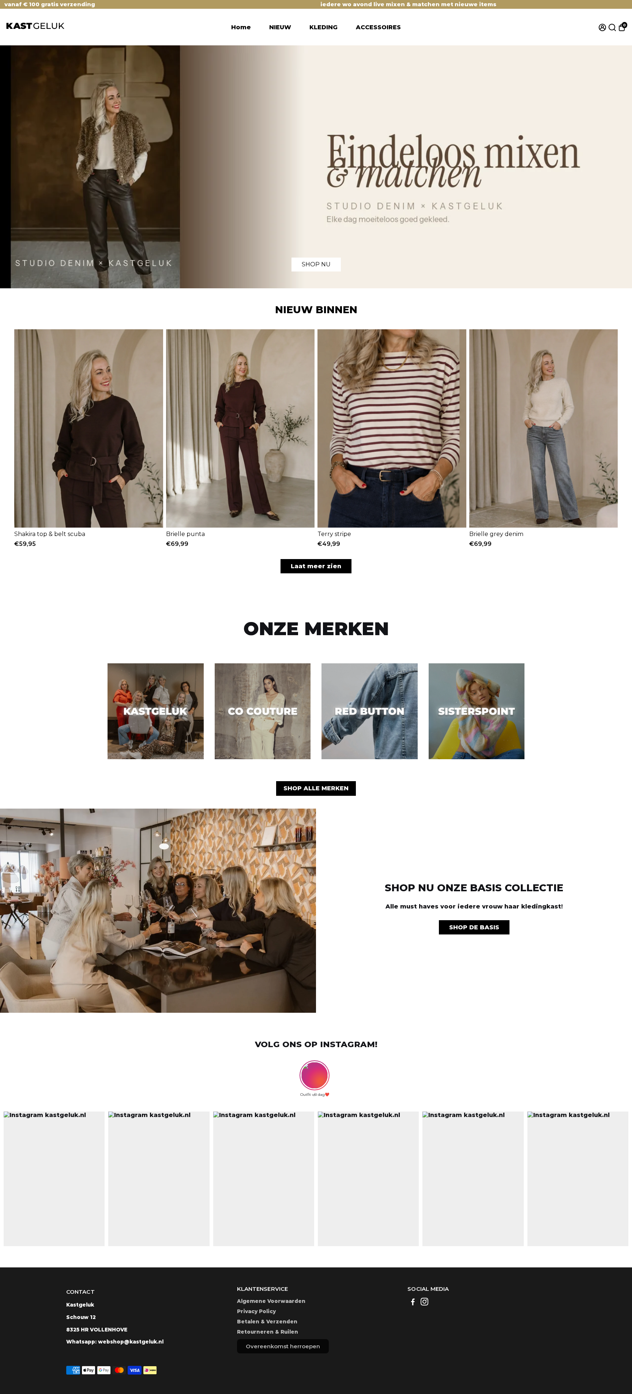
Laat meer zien (316, 566)
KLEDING (323, 27)
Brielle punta (185, 534)
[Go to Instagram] (424, 1302)
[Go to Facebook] (413, 1302)
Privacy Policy (256, 1311)
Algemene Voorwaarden (271, 1301)
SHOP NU (316, 264)
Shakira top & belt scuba (49, 534)
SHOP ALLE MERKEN (316, 788)
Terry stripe (334, 534)
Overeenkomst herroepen (283, 1346)
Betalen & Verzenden (267, 1321)
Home (241, 27)
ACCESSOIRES (378, 27)
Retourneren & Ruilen (267, 1332)
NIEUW (280, 27)
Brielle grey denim (496, 534)
